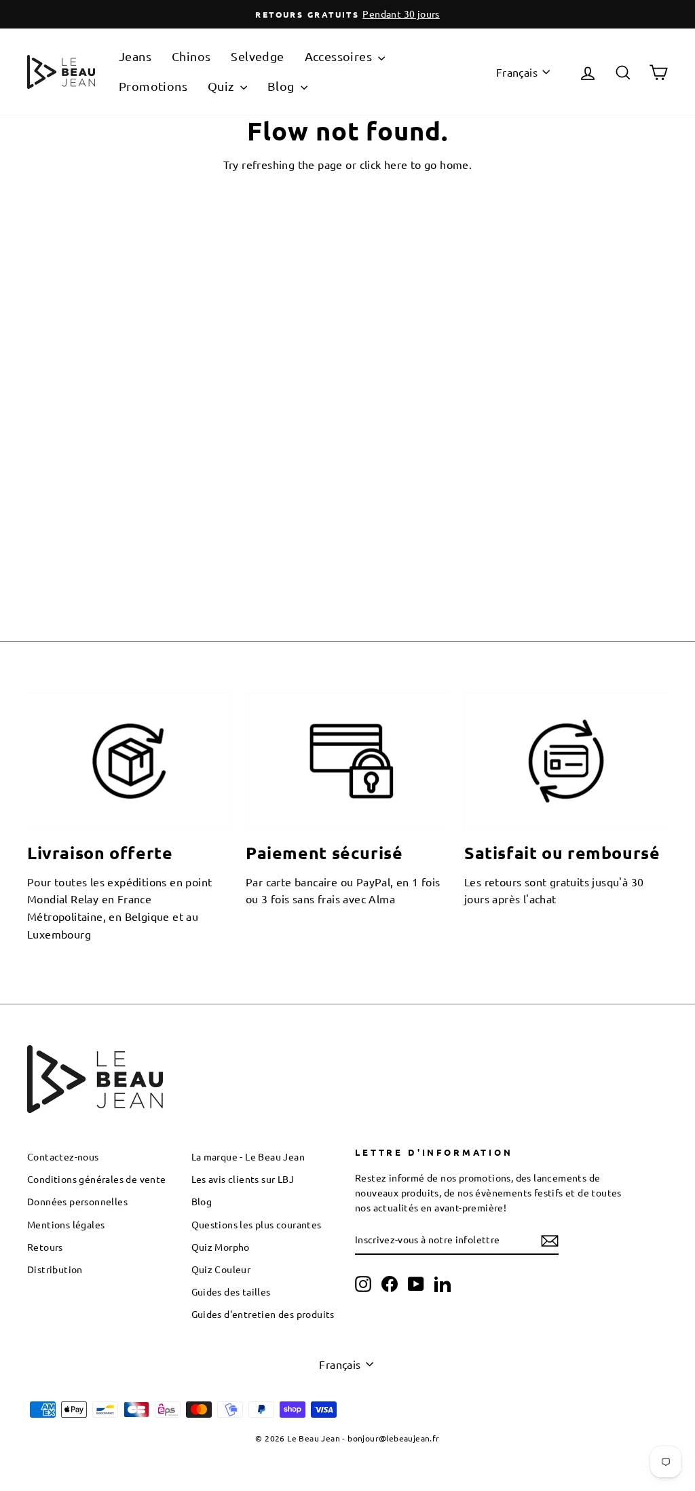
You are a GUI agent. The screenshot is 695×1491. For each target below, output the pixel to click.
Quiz (222, 86)
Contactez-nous (63, 1156)
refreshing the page (292, 164)
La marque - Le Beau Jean (248, 1156)
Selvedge (257, 56)
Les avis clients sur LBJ (243, 1179)
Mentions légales (66, 1224)
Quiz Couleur (221, 1269)
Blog (282, 86)
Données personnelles (77, 1201)
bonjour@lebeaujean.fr (393, 1438)
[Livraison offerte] (129, 761)
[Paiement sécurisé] (347, 761)
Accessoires (340, 56)
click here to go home (414, 164)
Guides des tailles (231, 1291)
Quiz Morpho (220, 1247)
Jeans (135, 56)
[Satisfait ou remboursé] (566, 761)
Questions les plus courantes (256, 1224)
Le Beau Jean (313, 1438)
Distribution (55, 1269)
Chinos (191, 56)
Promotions (153, 86)
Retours (45, 1247)
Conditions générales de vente (96, 1179)
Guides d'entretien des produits (263, 1314)
